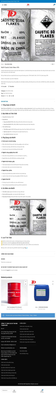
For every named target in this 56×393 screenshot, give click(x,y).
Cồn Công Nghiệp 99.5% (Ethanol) (14, 307)
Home (2, 64)
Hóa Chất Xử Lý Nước (7, 93)
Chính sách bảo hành (5, 365)
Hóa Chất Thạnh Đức (25, 384)
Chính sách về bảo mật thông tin (8, 375)
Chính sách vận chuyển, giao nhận (8, 370)
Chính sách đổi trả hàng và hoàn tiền (8, 372)
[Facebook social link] (6, 96)
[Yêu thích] (25, 281)
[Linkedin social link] (11, 96)
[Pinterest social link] (9, 96)
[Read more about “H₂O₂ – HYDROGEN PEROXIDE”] (53, 284)
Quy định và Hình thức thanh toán (8, 367)
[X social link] (8, 96)
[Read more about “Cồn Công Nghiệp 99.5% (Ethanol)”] (25, 284)
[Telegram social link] (13, 96)
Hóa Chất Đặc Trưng (18, 309)
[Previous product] (51, 64)
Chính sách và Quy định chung (7, 362)
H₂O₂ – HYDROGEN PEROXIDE (41, 307)
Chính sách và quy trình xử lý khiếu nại (9, 378)
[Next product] (54, 64)
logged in (8, 270)
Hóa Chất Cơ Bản (8, 64)
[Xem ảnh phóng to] (3, 59)
